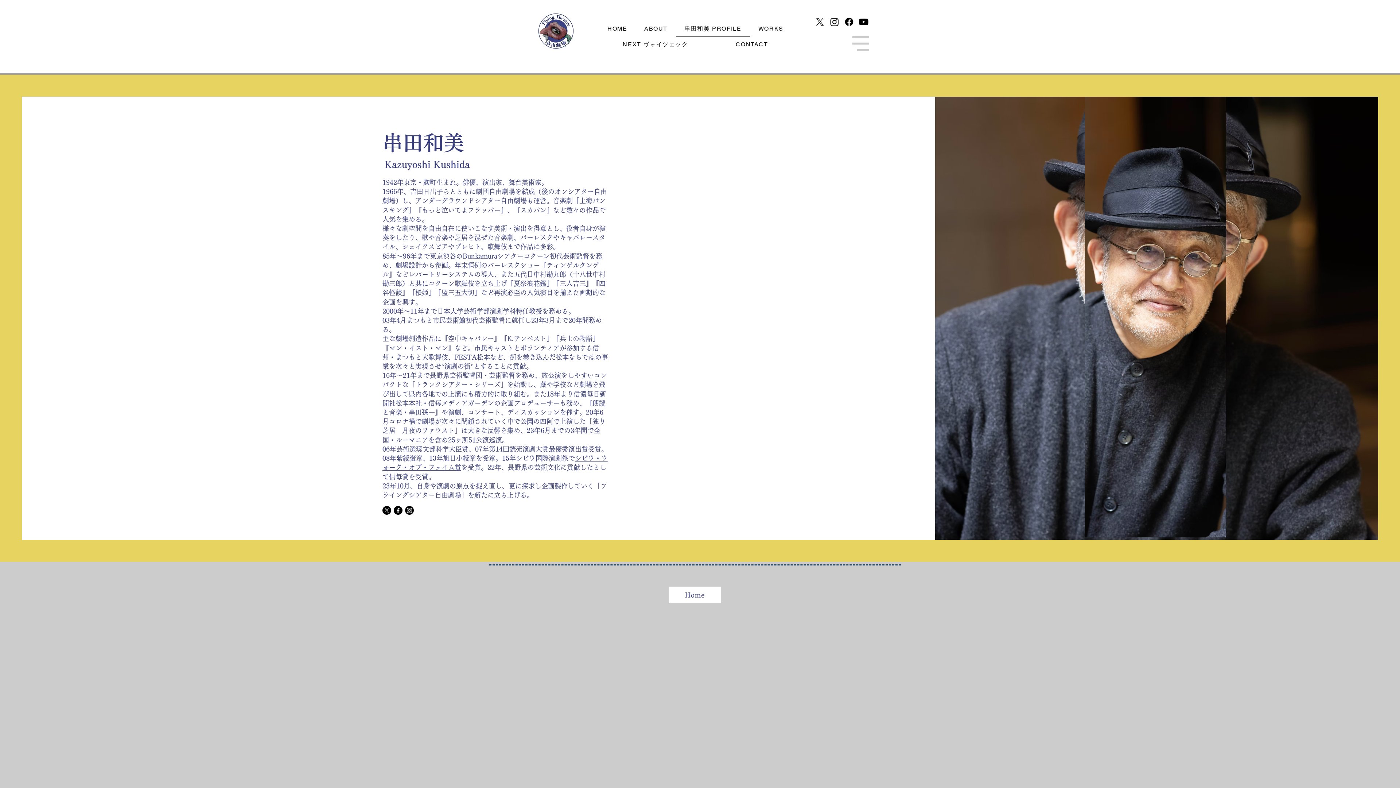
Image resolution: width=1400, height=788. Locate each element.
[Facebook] (849, 21)
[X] (819, 21)
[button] (860, 43)
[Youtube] (863, 21)
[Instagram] (834, 21)
